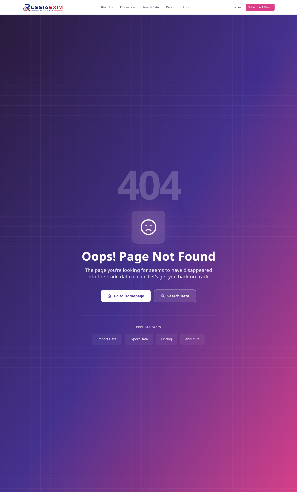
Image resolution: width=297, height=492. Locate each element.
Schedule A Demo (260, 7)
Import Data (107, 339)
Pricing (187, 7)
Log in (237, 7)
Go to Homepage (129, 295)
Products (126, 7)
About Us (106, 7)
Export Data (139, 339)
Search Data (150, 7)
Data (169, 7)
